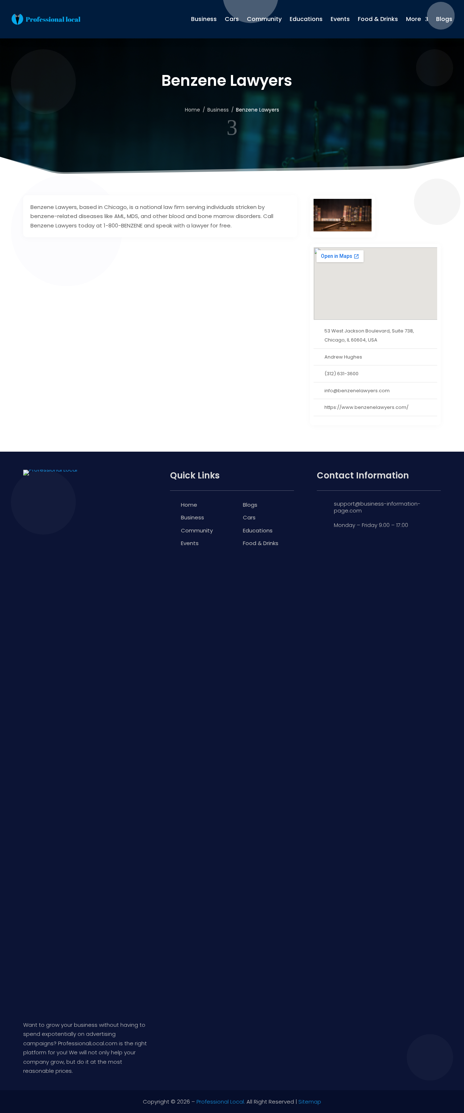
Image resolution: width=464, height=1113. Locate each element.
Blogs (444, 19)
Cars (232, 19)
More (413, 19)
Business (204, 19)
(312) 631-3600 (341, 373)
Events (340, 19)
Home (189, 505)
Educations (306, 19)
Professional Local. (220, 1101)
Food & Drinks (378, 19)
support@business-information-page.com (377, 507)
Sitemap (309, 1101)
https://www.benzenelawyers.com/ (366, 407)
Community (264, 19)
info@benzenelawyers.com (357, 390)
